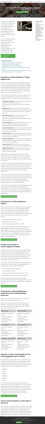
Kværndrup (4, 375)
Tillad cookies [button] (19, 422)
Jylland (24, 1)
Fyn (27, 1)
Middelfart (4, 369)
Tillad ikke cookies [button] (25, 422)
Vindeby (4, 380)
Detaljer (32, 420)
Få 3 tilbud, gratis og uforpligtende (22, 12)
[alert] (22, 420)
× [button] (44, 417)
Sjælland (31, 1)
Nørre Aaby (4, 377)
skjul (12, 60)
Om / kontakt (37, 1)
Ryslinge (4, 373)
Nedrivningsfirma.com (6, 1)
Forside (20, 1)
